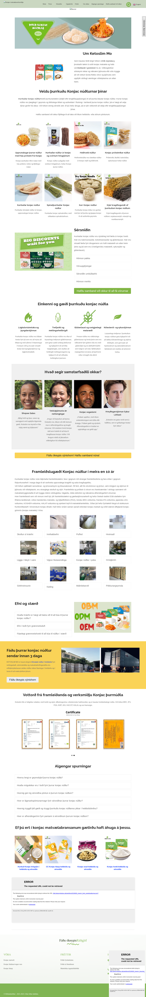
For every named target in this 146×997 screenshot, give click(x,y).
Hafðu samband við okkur (114, 4)
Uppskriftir (69, 4)
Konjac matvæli (9, 960)
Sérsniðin (59, 4)
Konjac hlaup (8, 968)
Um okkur (86, 4)
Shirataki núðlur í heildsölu (42, 662)
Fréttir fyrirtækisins (66, 960)
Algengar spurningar (97, 4)
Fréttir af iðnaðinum (67, 964)
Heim (44, 4)
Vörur (50, 4)
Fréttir (77, 4)
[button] (102, 291)
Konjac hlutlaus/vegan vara (13, 964)
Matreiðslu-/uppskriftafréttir (69, 968)
